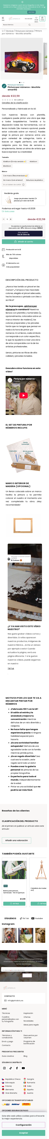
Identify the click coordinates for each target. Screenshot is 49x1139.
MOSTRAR (31, 12)
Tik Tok (25, 918)
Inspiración (28, 1013)
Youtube (39, 918)
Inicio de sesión (28, 18)
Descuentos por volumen (31, 1036)
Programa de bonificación (29, 1042)
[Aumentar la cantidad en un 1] (10, 219)
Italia (29, 1086)
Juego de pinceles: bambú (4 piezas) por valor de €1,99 (25, 199)
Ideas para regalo (31, 1025)
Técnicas (6, 1013)
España (30, 1089)
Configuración (24, 1125)
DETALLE (16, 904)
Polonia (8, 1086)
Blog (25, 1056)
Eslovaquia (10, 1082)
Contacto (6, 1045)
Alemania (9, 1089)
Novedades (28, 1021)
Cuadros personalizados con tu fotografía (10, 1019)
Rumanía (31, 1082)
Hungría (30, 1079)
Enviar (27, 976)
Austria (30, 1093)
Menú (3, 20)
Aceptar (23, 1132)
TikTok (11, 668)
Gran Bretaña (11, 1093)
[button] (19, 82)
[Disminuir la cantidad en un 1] (3, 219)
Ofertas (27, 1017)
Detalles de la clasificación (15, 102)
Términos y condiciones (7, 1036)
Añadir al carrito (25, 241)
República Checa (12, 1079)
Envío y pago (9, 211)
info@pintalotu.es (15, 1000)
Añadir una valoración (16, 840)
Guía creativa (8, 1056)
